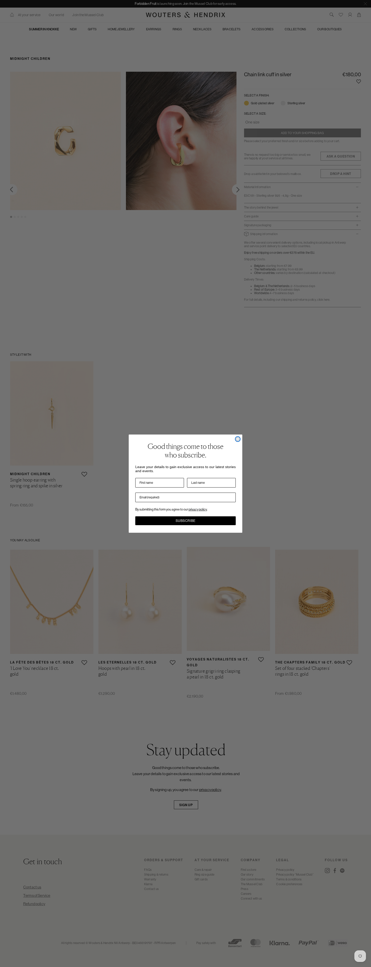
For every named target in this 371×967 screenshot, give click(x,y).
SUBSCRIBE (186, 521)
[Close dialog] (237, 439)
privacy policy (198, 509)
